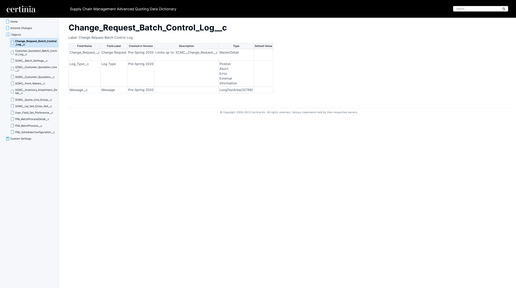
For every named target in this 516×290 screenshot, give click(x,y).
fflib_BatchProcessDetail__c (32, 119)
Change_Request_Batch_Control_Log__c (36, 42)
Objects (16, 34)
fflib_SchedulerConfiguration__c (35, 132)
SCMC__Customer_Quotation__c (34, 77)
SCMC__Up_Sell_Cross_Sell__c (33, 106)
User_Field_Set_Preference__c (34, 112)
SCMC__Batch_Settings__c (31, 60)
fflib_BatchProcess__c (28, 125)
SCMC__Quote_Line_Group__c (33, 99)
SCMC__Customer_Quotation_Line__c (36, 68)
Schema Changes (21, 28)
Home (14, 21)
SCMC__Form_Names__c (30, 83)
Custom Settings (20, 138)
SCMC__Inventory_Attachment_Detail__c (36, 91)
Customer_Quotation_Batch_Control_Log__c (36, 52)
